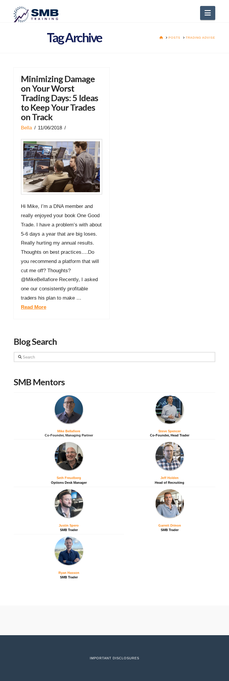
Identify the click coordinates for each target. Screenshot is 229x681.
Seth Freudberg (69, 478)
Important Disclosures (114, 658)
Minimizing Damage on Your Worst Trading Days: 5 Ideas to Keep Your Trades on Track (59, 97)
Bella (26, 128)
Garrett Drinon (169, 525)
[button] (207, 13)
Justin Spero (69, 525)
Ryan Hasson (68, 572)
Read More (33, 307)
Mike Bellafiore (68, 431)
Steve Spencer (169, 431)
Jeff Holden (169, 478)
